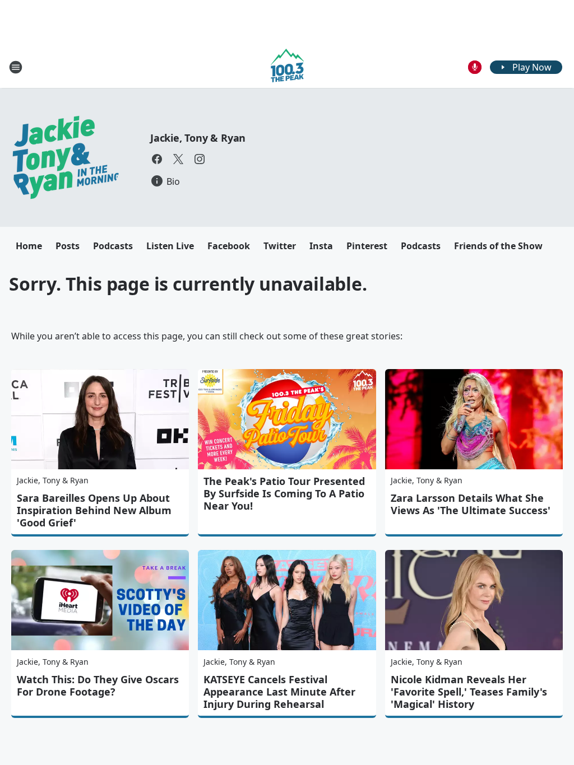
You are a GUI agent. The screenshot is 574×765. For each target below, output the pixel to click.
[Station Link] (287, 67)
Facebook (228, 246)
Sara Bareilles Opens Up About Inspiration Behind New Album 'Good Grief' (94, 510)
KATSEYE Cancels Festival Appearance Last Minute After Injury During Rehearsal (279, 691)
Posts (67, 246)
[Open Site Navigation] (15, 67)
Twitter (279, 246)
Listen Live (170, 246)
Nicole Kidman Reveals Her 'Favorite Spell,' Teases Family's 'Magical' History (469, 691)
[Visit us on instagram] (199, 159)
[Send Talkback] (475, 67)
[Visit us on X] (178, 159)
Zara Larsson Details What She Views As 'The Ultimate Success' (470, 504)
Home (29, 246)
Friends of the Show (498, 246)
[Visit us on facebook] (157, 159)
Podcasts (113, 246)
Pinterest (366, 246)
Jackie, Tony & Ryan (198, 137)
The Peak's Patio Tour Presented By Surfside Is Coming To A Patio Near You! (284, 493)
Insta (321, 246)
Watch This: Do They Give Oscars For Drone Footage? (98, 685)
